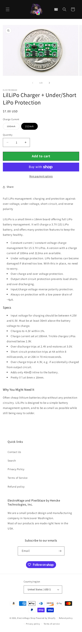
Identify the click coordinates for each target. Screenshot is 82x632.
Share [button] (10, 186)
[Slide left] (32, 83)
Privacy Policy (16, 469)
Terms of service (52, 623)
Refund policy (16, 486)
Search (12, 460)
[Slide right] (49, 83)
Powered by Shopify (45, 618)
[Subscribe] (60, 550)
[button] (7, 9)
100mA (13, 127)
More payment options (41, 176)
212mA (29, 126)
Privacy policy (33, 623)
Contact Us (14, 452)
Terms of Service (18, 478)
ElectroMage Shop (26, 618)
